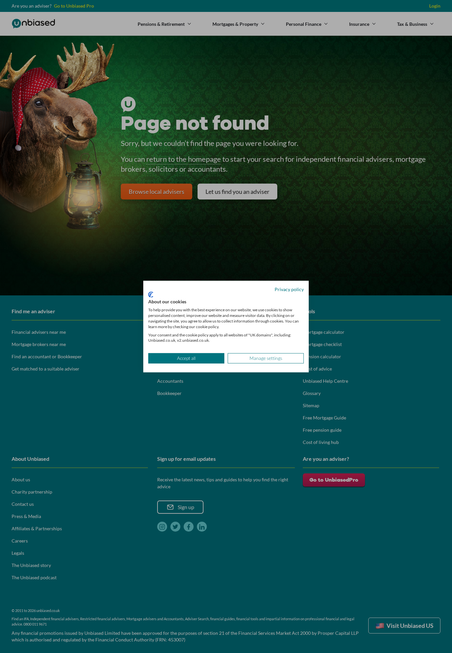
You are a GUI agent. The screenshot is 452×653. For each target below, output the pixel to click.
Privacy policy (289, 289)
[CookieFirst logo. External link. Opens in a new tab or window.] (150, 294)
